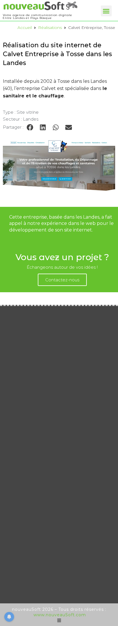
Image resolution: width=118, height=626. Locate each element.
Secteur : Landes (20, 119)
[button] (106, 10)
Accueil (24, 27)
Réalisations (50, 27)
